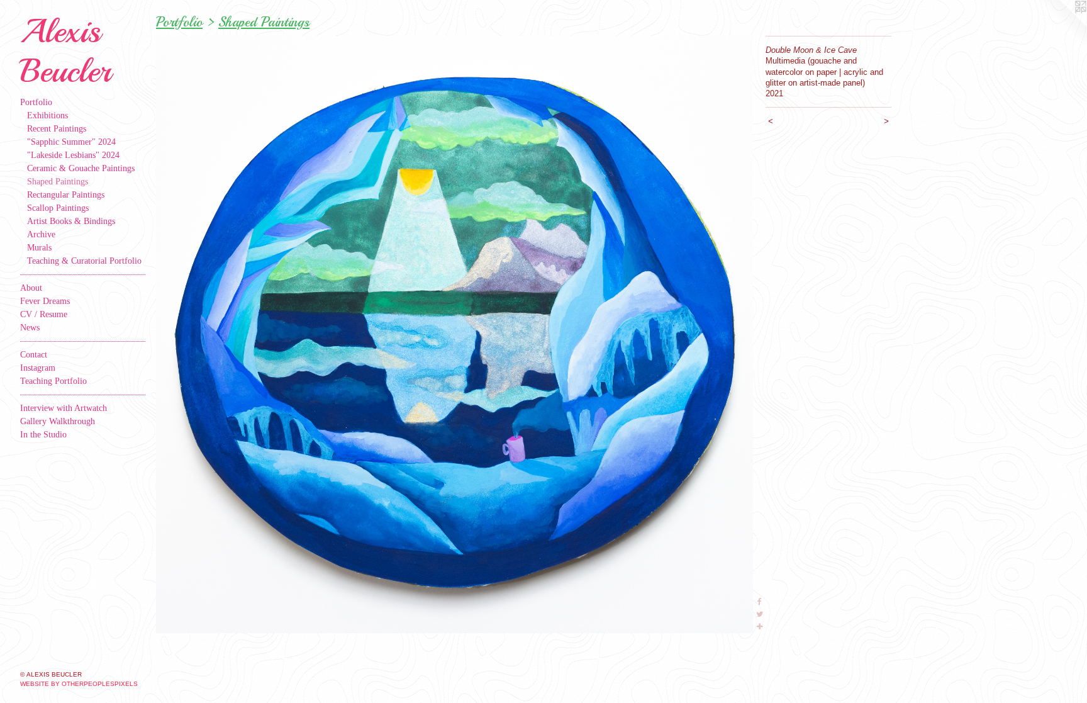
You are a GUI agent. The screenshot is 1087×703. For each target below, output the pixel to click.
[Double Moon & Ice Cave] (454, 334)
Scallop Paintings (58, 208)
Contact (33, 354)
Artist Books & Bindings (71, 221)
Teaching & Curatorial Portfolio (84, 261)
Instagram (37, 368)
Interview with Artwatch (63, 408)
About (31, 288)
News (30, 327)
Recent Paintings (56, 128)
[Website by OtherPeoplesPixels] (1062, 25)
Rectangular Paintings (65, 195)
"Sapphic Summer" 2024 (71, 142)
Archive (41, 234)
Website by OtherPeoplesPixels (79, 683)
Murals (39, 247)
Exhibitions (47, 115)
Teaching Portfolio (53, 381)
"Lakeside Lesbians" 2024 (73, 155)
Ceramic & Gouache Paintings (81, 168)
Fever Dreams (45, 301)
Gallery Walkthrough (57, 421)
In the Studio (43, 434)
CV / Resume (43, 314)
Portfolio (36, 102)
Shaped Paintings (57, 181)
